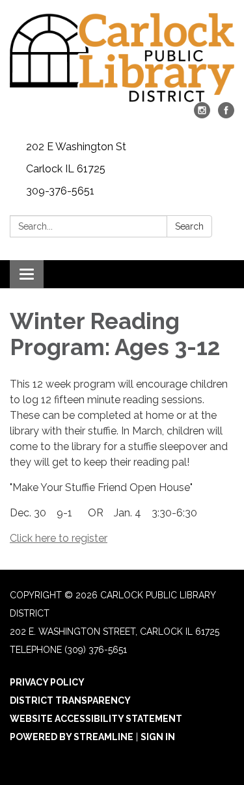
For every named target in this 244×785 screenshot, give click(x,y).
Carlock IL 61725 (65, 169)
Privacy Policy (47, 682)
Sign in (158, 737)
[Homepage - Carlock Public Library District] (122, 57)
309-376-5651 (60, 191)
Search (189, 226)
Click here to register (58, 538)
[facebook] (226, 115)
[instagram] (202, 115)
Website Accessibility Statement (96, 718)
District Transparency (70, 700)
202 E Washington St (76, 146)
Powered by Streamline (71, 737)
